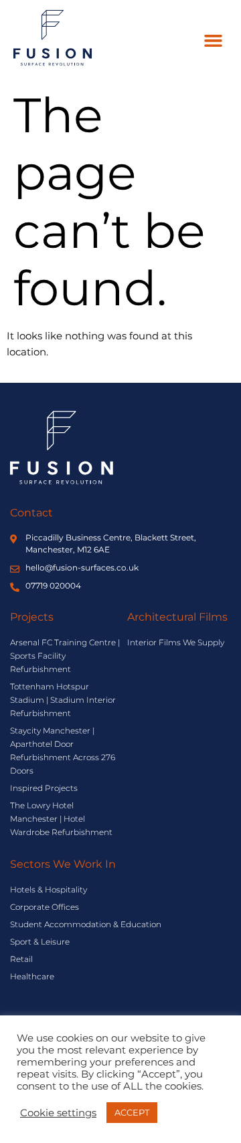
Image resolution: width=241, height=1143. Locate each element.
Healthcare (32, 976)
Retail (21, 959)
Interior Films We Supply (175, 642)
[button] (213, 40)
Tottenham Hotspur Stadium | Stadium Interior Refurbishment (63, 699)
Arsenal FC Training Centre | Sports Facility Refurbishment (65, 655)
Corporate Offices (44, 907)
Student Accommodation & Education (85, 924)
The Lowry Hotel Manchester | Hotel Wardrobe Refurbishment (61, 818)
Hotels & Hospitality (48, 889)
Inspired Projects (44, 788)
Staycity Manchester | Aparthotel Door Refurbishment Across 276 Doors (62, 750)
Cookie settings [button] (58, 1113)
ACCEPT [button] (131, 1112)
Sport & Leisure (40, 942)
